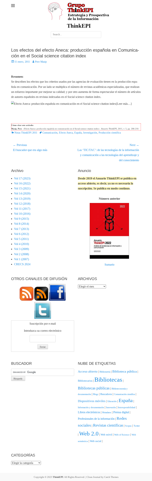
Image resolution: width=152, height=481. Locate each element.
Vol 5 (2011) (21, 238)
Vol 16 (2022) (22, 183)
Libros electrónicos (89, 412)
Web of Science (122, 434)
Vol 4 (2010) (21, 244)
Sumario (109, 264)
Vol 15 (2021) (22, 188)
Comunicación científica (124, 394)
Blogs (95, 394)
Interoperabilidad (126, 407)
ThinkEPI (79, 26)
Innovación (111, 407)
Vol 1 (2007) (21, 259)
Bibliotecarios (85, 380)
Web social (95, 441)
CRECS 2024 (22, 264)
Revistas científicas (108, 425)
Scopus (128, 426)
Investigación (90, 132)
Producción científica (110, 132)
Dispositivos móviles (91, 401)
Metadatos (106, 412)
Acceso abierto (88, 371)
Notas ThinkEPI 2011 (25, 132)
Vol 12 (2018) (22, 203)
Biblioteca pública (124, 371)
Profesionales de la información (96, 418)
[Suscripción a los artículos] (27, 299)
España (78, 132)
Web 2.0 (89, 433)
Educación (112, 401)
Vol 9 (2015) (21, 218)
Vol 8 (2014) (21, 223)
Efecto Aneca (66, 132)
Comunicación (49, 132)
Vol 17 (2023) (22, 178)
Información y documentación (91, 407)
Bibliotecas (108, 379)
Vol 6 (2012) (21, 233)
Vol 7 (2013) (21, 228)
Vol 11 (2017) (22, 208)
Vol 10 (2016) (22, 213)
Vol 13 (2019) (22, 198)
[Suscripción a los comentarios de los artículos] (41, 299)
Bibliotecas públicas (94, 388)
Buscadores (106, 394)
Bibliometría (105, 371)
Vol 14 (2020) (22, 193)
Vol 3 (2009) (21, 249)
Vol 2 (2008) (21, 254)
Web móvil (106, 434)
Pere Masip (41, 61)
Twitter (137, 426)
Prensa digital (121, 412)
